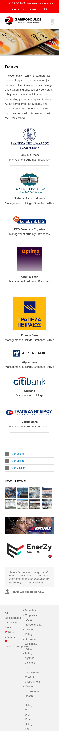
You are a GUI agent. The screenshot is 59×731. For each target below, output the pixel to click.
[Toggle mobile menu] (52, 20)
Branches (29, 610)
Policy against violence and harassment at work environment (29, 667)
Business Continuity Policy (29, 644)
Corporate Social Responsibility (29, 620)
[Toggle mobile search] (52, 24)
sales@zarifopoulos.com (40, 3)
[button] (29, 454)
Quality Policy (29, 632)
